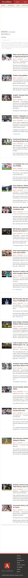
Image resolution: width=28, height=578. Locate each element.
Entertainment (11, 5)
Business (3, 5)
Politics (18, 569)
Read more (17, 134)
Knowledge (19, 567)
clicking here (9, 48)
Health (18, 5)
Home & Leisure (21, 565)
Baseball (20, 59)
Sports (15, 59)
